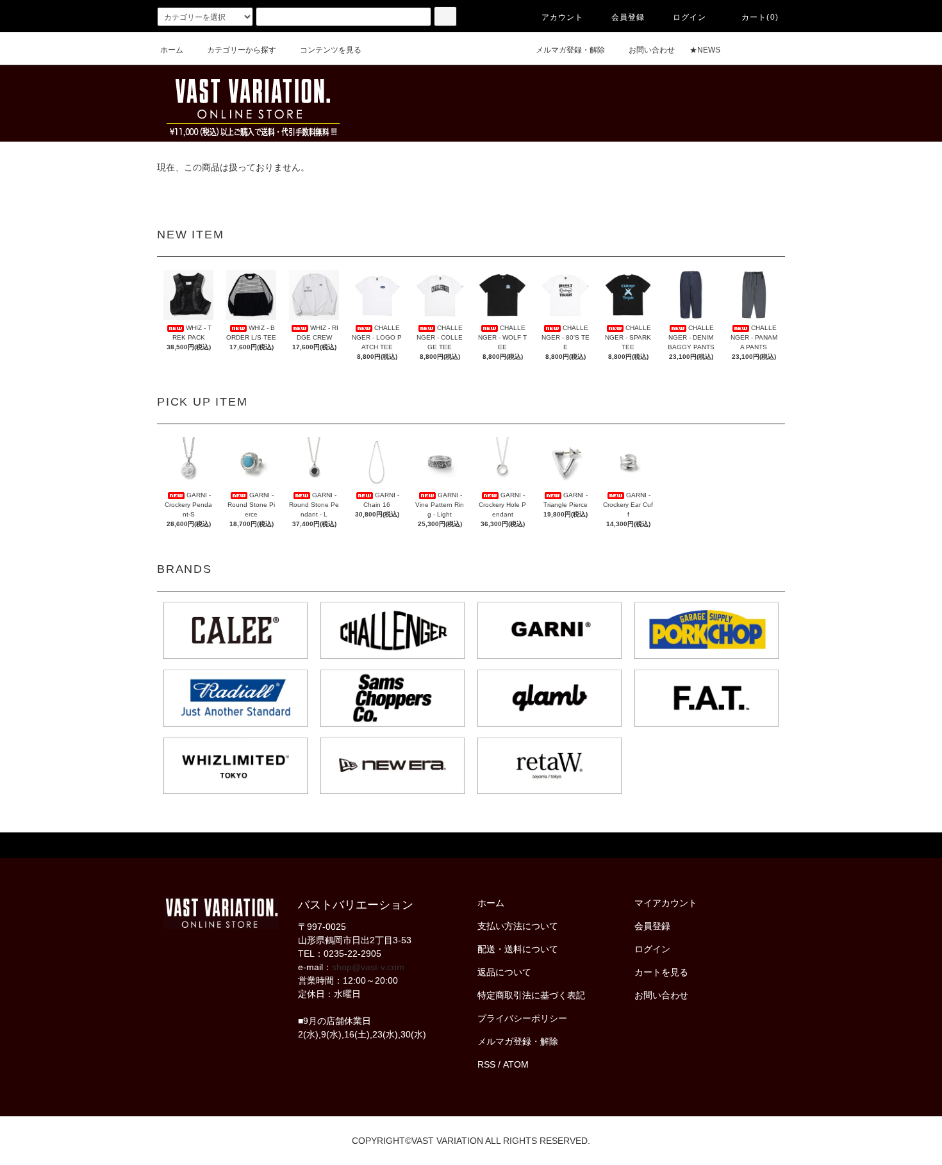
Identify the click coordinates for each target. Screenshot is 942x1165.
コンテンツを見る (330, 49)
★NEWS (705, 49)
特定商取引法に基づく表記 (531, 995)
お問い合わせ (652, 49)
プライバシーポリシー (522, 1018)
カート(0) (760, 17)
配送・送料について (517, 949)
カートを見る (661, 972)
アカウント (562, 17)
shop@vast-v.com (368, 967)
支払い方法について (517, 926)
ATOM (516, 1064)
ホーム (171, 49)
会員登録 (628, 17)
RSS (486, 1064)
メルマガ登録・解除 (570, 49)
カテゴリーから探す (241, 49)
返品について (504, 972)
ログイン (690, 17)
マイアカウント (665, 903)
